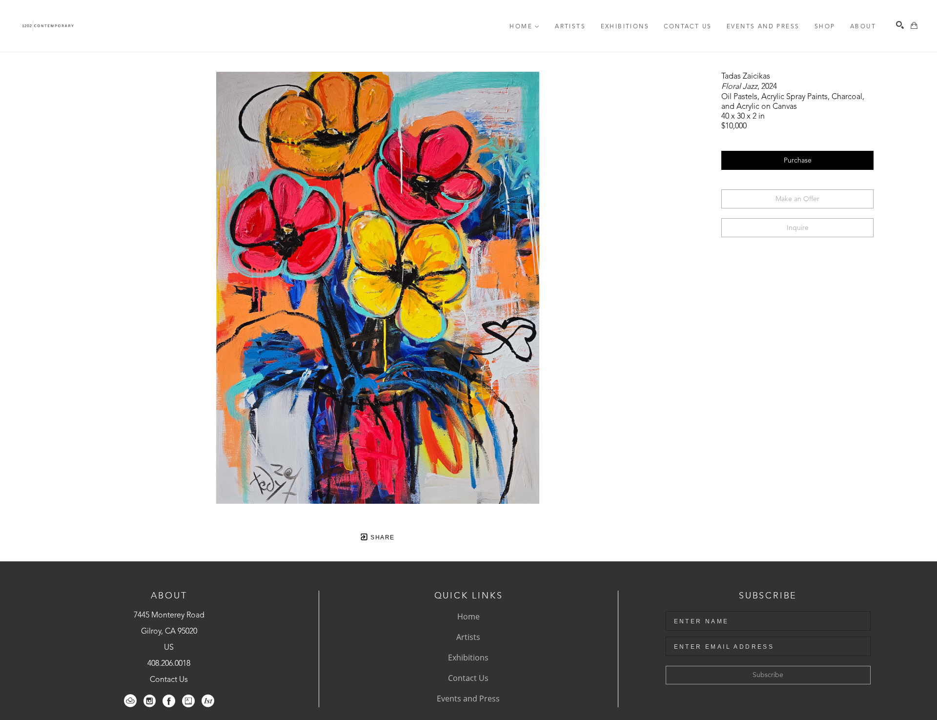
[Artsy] (188, 701)
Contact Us (169, 680)
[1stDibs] (208, 701)
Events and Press (468, 698)
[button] (524, 26)
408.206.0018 (168, 664)
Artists (468, 637)
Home (468, 616)
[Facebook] (169, 701)
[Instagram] (149, 701)
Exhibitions (468, 657)
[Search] (900, 25)
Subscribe (768, 675)
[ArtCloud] (130, 701)
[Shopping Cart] (914, 25)
